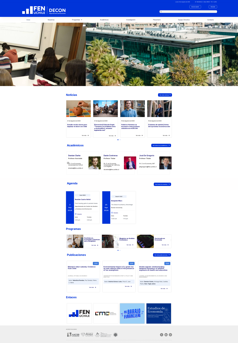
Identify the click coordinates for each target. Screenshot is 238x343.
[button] (117, 84)
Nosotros (51, 20)
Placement (156, 20)
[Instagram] (170, 334)
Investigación (130, 20)
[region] (119, 54)
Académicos (104, 20)
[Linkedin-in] (166, 334)
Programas (76, 20)
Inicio (28, 20)
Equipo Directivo (184, 20)
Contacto (210, 20)
